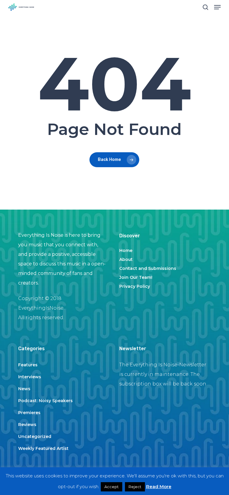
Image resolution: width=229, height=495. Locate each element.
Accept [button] (111, 486)
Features (28, 365)
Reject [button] (135, 486)
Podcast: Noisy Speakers (45, 400)
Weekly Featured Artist (43, 448)
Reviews (27, 424)
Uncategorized (34, 436)
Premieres (29, 412)
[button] (217, 7)
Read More (158, 486)
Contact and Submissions (147, 268)
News (24, 388)
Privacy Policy (134, 286)
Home (125, 250)
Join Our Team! (135, 277)
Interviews (29, 376)
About (126, 259)
